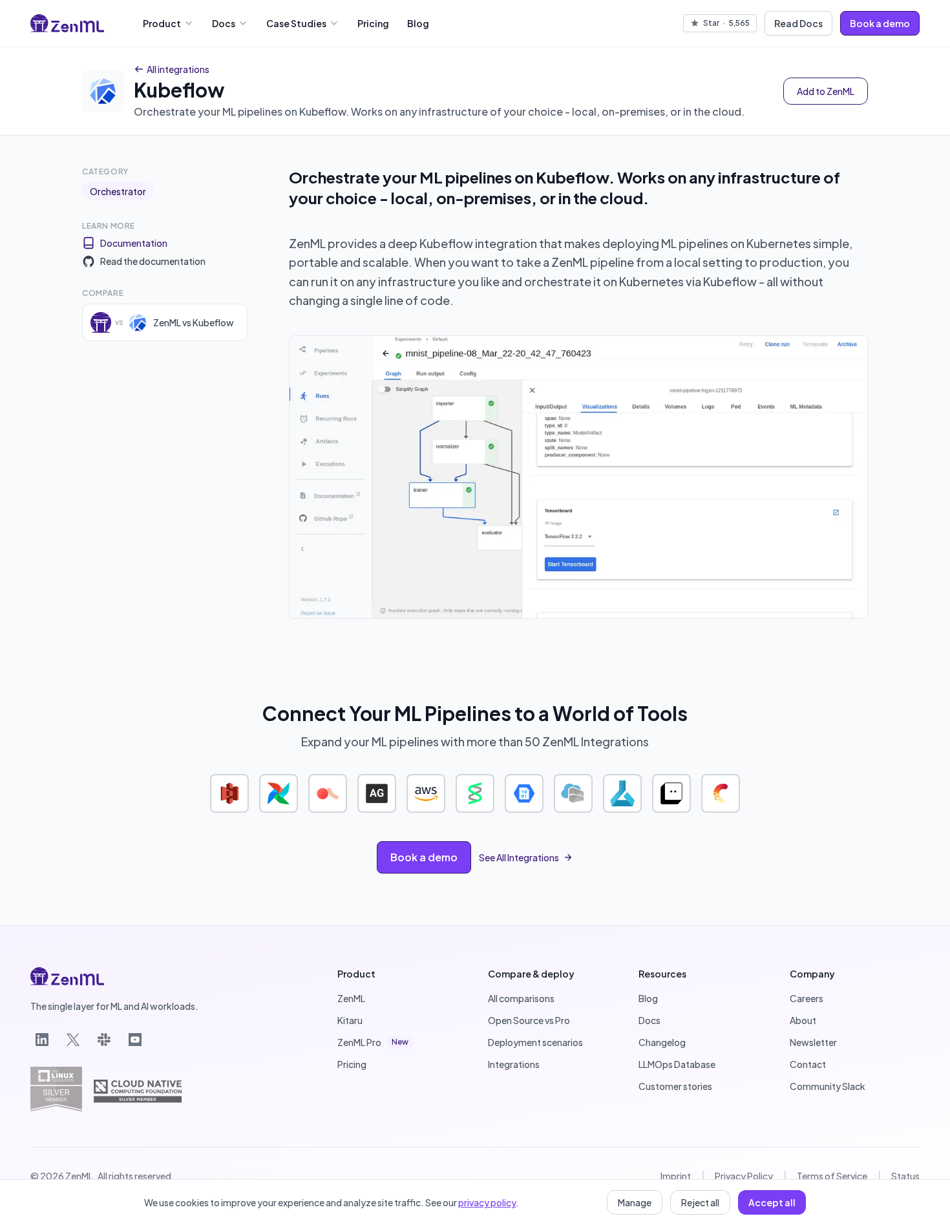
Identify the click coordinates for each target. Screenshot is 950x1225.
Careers (806, 998)
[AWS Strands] (475, 793)
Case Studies (296, 23)
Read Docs (798, 23)
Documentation (133, 243)
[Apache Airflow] (278, 793)
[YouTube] (135, 1039)
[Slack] (104, 1039)
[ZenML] (67, 23)
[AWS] (425, 793)
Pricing (373, 23)
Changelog (662, 1042)
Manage (634, 1202)
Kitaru (350, 1020)
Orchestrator (118, 191)
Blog (418, 23)
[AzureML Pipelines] (622, 793)
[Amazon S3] (229, 793)
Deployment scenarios (535, 1042)
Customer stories (675, 1086)
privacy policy (487, 1202)
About (803, 1020)
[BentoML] (671, 793)
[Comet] (720, 793)
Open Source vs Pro (529, 1020)
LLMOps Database (677, 1064)
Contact (808, 1064)
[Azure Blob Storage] (524, 793)
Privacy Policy (744, 1176)
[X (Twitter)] (73, 1039)
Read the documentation (153, 261)
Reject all (700, 1202)
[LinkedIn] (42, 1039)
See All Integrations (519, 857)
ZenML (351, 998)
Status (905, 1176)
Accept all (772, 1202)
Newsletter (813, 1042)
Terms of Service (832, 1176)
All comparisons (521, 998)
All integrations (178, 69)
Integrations (514, 1064)
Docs (223, 23)
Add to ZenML (825, 91)
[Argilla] (327, 793)
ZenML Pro (372, 1042)
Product (162, 23)
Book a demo (880, 23)
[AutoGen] (376, 793)
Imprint (675, 1176)
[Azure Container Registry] (573, 793)
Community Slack (827, 1086)
